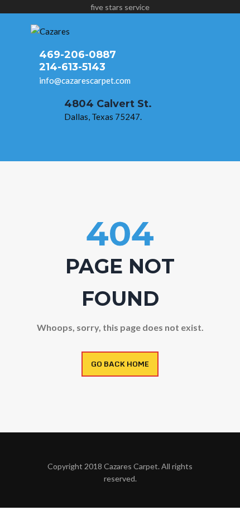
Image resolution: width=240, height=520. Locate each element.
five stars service (120, 7)
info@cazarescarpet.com (85, 80)
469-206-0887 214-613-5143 (77, 61)
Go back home (120, 364)
